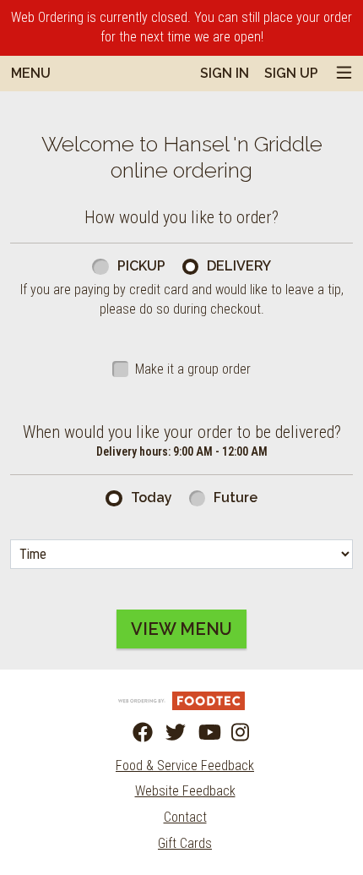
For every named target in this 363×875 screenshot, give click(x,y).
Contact (185, 817)
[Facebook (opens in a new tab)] (132, 733)
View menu (181, 629)
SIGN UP (291, 73)
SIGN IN (224, 73)
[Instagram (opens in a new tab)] (231, 733)
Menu (31, 73)
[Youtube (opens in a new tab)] (198, 733)
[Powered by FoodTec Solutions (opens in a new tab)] (181, 700)
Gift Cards (185, 843)
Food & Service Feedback (185, 765)
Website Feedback (185, 791)
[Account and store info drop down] (344, 74)
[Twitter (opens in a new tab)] (165, 733)
